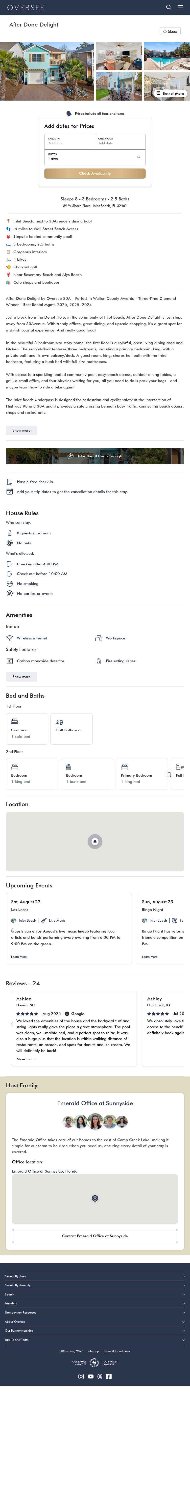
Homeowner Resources (20, 1312)
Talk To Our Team (17, 1340)
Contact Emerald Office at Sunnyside (95, 1236)
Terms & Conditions (116, 1351)
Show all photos (173, 93)
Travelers (11, 1303)
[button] (178, 930)
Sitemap (93, 1351)
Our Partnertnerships (19, 1330)
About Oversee (15, 1321)
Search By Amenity (18, 1285)
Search (9, 1294)
